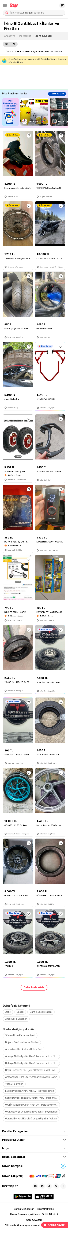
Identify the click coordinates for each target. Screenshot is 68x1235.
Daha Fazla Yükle (34, 987)
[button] (5, 5)
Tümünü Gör (57, 94)
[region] (35, 112)
